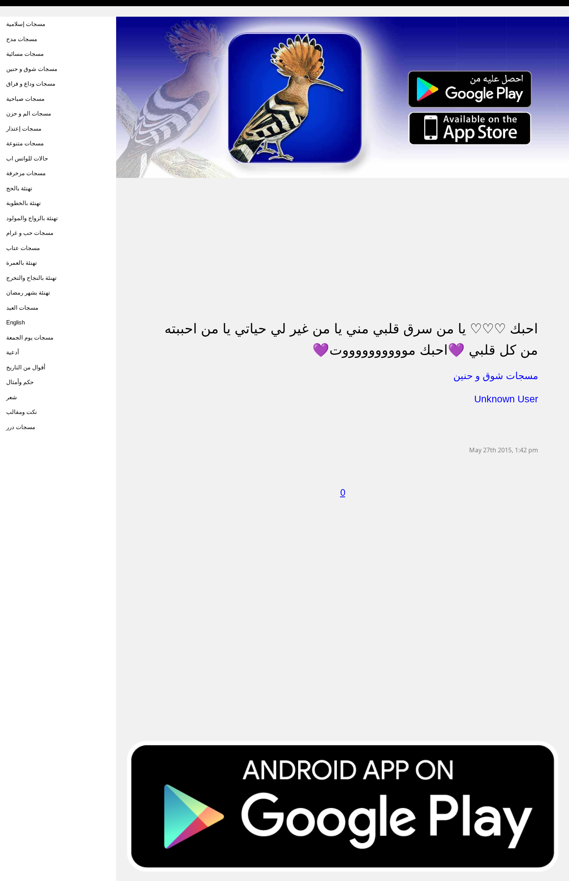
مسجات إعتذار (23, 128)
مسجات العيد (22, 307)
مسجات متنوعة (25, 143)
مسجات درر (20, 427)
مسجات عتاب (23, 248)
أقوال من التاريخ (25, 367)
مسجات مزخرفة (26, 173)
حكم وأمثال (20, 382)
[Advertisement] (342, 232)
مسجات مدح (21, 39)
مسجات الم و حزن (28, 113)
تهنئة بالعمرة (21, 262)
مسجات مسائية (25, 53)
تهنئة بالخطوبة (23, 203)
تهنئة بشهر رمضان (28, 292)
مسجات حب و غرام (29, 232)
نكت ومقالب (21, 412)
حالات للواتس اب (27, 158)
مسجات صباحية (25, 98)
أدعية (12, 352)
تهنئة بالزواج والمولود (32, 218)
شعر (11, 397)
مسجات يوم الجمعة (29, 337)
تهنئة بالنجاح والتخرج (31, 277)
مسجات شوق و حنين (31, 69)
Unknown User (506, 398)
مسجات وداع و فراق (30, 83)
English (15, 322)
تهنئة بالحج (19, 188)
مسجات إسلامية (25, 24)
